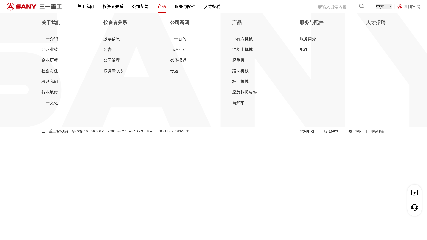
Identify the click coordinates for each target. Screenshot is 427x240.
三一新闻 (178, 39)
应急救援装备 (244, 92)
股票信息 (111, 39)
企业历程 (49, 60)
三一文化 (49, 103)
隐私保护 (331, 131)
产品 (162, 6)
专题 (174, 71)
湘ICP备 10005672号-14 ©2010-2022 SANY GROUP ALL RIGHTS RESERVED (130, 131)
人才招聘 (212, 6)
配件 (304, 49)
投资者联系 (113, 71)
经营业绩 (49, 49)
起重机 (238, 60)
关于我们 (85, 6)
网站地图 (307, 131)
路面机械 (240, 71)
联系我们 (49, 81)
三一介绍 (49, 39)
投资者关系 (113, 6)
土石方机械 (242, 39)
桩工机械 (240, 81)
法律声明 (354, 131)
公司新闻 (140, 6)
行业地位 (49, 92)
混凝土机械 (242, 49)
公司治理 (111, 60)
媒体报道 (178, 60)
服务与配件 (185, 6)
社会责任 (49, 71)
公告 (107, 49)
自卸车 (238, 103)
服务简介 (308, 39)
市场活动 (178, 49)
